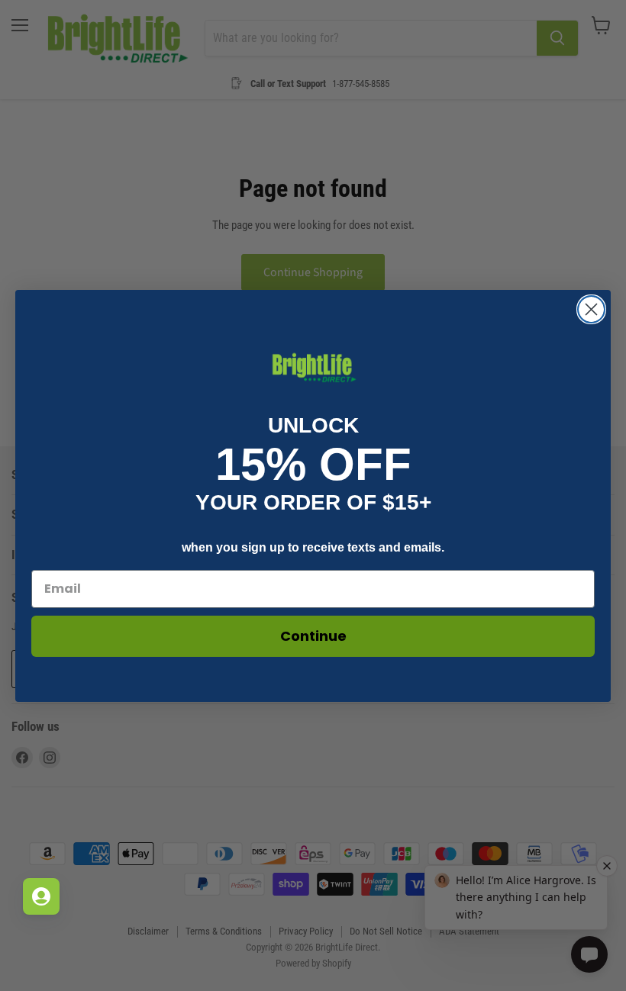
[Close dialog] (591, 309)
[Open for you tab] (41, 896)
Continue (313, 635)
